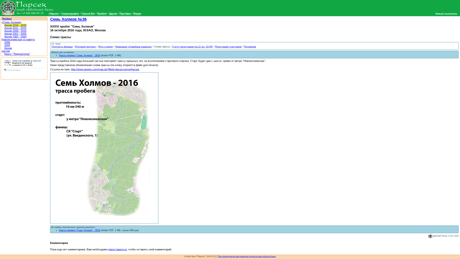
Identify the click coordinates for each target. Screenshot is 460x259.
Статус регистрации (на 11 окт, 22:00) (192, 46)
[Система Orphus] (24, 71)
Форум (137, 13)
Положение (250, 46)
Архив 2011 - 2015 (15, 28)
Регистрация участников (228, 46)
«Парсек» (54, 13)
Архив (8, 48)
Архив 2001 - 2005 (15, 33)
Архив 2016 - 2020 (15, 25)
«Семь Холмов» (11, 22)
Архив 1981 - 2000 (15, 36)
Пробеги (102, 13)
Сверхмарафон (70, 13)
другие (6, 51)
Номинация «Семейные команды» (133, 46)
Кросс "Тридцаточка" (17, 54)
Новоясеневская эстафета (18, 39)
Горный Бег (88, 13)
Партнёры (125, 13)
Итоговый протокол (85, 46)
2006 (7, 42)
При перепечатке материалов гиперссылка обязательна (247, 256)
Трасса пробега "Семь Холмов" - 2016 (79, 230)
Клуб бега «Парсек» (27, 7)
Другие (113, 13)
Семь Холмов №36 (68, 19)
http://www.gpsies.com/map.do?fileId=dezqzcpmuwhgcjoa (105, 69)
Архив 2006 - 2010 (15, 30)
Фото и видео (105, 46)
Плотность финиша (62, 46)
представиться (117, 249)
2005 (7, 45)
